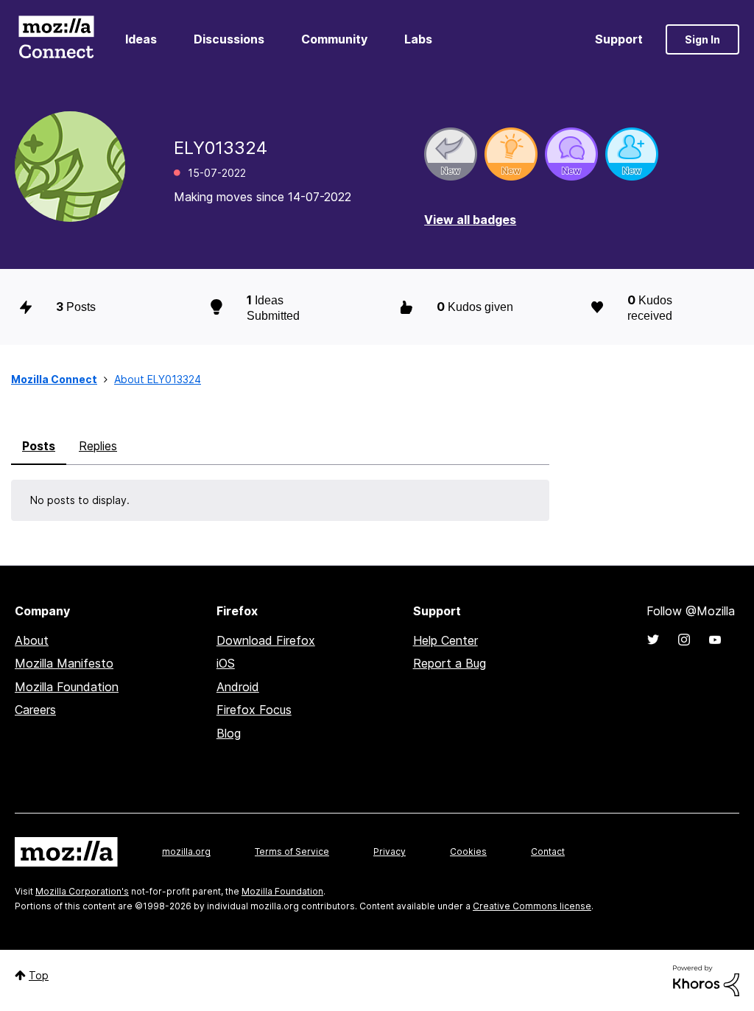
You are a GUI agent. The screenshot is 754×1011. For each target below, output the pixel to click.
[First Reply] (450, 154)
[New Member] (631, 154)
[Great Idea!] (511, 154)
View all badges (470, 219)
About (32, 640)
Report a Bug (449, 663)
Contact (548, 851)
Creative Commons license (532, 906)
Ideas (141, 39)
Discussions (229, 39)
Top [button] (39, 975)
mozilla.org (186, 851)
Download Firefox (265, 640)
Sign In (702, 39)
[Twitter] (653, 639)
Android (237, 686)
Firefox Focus (254, 709)
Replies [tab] (98, 445)
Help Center (445, 640)
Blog (228, 733)
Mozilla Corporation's (82, 891)
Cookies (468, 851)
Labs (418, 39)
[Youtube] (715, 639)
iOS (225, 663)
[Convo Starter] (571, 154)
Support (619, 39)
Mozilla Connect (56, 39)
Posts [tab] (38, 445)
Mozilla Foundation (67, 686)
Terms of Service (292, 851)
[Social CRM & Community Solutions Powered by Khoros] (706, 979)
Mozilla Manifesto (64, 663)
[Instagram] (684, 639)
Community (334, 39)
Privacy (389, 851)
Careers (35, 709)
